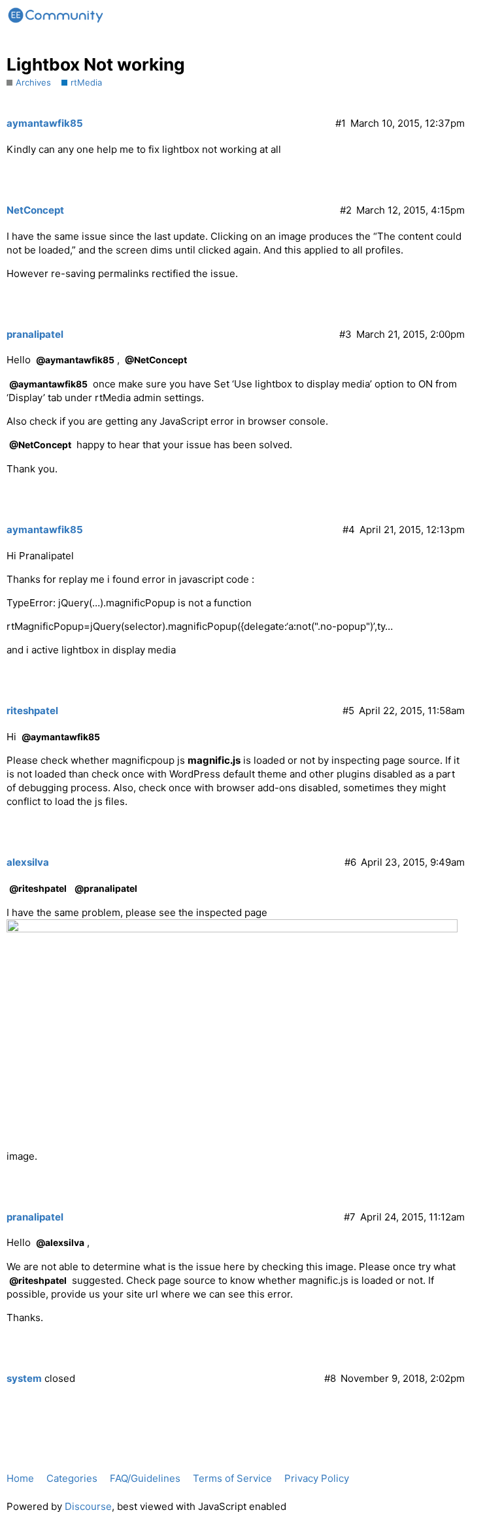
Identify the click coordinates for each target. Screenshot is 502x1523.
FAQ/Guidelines (145, 1478)
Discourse (88, 1506)
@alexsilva (60, 1242)
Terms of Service (232, 1478)
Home (20, 1478)
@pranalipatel (106, 888)
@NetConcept (156, 359)
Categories (71, 1478)
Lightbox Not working (96, 64)
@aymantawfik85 (75, 359)
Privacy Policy (316, 1478)
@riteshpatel (38, 888)
